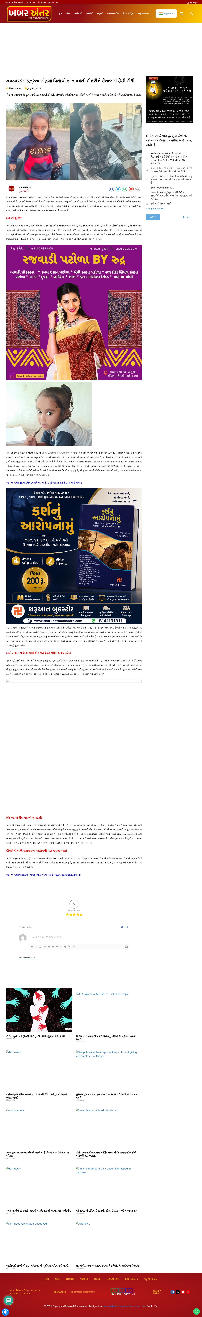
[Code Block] (61, 946)
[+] (73, 946)
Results (186, 217)
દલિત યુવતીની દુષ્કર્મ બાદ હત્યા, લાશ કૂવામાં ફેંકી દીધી (35, 1036)
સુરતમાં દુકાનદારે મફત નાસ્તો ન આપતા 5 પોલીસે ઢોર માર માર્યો (107, 1095)
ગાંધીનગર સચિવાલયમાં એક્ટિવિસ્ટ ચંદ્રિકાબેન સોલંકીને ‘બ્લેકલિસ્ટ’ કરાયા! (106, 1154)
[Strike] (44, 946)
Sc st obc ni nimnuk (162, 187)
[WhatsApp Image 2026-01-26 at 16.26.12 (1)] (169, 122)
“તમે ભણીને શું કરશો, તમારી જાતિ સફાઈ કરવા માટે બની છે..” (39, 1210)
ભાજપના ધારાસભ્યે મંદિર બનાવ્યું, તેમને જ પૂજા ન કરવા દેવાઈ (106, 1037)
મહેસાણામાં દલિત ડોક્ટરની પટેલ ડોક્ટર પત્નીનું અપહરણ (106, 1210)
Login (126, 927)
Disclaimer (41, 2)
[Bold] (32, 946)
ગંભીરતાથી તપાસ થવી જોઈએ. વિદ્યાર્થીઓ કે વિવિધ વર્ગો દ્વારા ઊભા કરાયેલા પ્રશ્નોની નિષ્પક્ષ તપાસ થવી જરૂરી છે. (169, 158)
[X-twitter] (178, 1292)
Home (7, 2)
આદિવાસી (78, 13)
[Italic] (36, 946)
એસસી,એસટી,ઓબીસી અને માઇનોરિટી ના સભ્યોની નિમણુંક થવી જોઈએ (171, 170)
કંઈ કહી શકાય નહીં (161, 203)
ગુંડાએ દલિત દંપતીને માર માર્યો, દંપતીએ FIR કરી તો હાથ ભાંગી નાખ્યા (50, 482)
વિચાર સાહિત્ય (128, 13)
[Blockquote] (57, 946)
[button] (191, 13)
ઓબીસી (89, 13)
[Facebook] (172, 1292)
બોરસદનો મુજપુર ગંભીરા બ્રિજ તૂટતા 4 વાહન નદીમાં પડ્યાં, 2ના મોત (50, 874)
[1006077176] (74, 623)
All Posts (23, 191)
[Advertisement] (101, 51)
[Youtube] (183, 1292)
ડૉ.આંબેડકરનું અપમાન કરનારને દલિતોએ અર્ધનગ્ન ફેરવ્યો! (108, 1265)
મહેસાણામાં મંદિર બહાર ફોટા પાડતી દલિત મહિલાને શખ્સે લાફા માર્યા (36, 1095)
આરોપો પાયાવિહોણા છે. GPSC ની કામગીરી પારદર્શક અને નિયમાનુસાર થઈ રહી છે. (171, 195)
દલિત (68, 13)
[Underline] (40, 946)
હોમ (60, 13)
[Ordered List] (49, 946)
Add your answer (155, 208)
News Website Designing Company (121, 1306)
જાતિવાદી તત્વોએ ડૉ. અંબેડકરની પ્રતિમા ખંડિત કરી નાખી (37, 1265)
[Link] (65, 946)
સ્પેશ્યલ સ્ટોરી (113, 13)
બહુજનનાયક (143, 13)
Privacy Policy (18, 2)
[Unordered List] (53, 946)
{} (69, 946)
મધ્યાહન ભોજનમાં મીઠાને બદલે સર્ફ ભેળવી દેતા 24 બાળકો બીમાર (37, 1154)
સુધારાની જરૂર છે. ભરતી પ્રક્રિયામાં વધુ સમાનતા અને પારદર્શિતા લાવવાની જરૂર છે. (171, 179)
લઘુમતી (100, 13)
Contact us (53, 2)
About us (31, 2)
